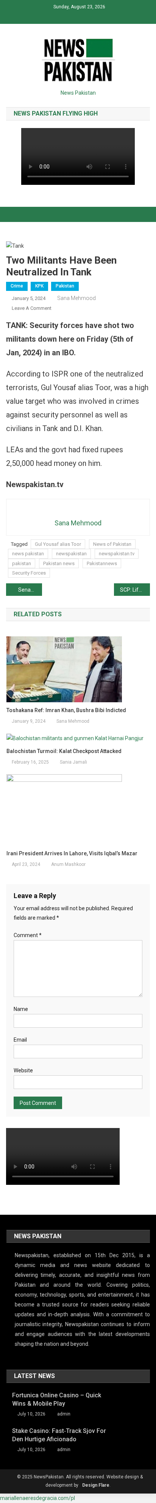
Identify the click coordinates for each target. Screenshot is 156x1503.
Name (21, 1009)
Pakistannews (102, 563)
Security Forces (29, 573)
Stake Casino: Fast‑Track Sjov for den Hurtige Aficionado (59, 1435)
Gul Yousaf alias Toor (58, 544)
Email (20, 1040)
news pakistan (28, 553)
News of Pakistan (112, 544)
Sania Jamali (73, 762)
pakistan (21, 563)
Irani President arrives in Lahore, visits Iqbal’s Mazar (71, 853)
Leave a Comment (31, 308)
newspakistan (71, 553)
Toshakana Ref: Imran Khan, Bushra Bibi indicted (66, 710)
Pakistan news (59, 563)
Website (23, 1070)
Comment (28, 935)
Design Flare (95, 1485)
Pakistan (65, 286)
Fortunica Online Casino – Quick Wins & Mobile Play (56, 1399)
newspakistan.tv (116, 553)
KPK (39, 286)
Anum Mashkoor (68, 864)
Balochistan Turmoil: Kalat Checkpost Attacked (64, 751)
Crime (17, 286)
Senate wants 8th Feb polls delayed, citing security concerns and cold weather (30, 590)
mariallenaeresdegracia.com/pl (37, 1498)
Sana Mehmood (76, 298)
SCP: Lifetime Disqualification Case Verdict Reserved (135, 590)
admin (63, 1414)
